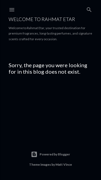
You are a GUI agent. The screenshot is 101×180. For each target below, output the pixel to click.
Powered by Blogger (55, 154)
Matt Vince (63, 164)
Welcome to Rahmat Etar (42, 19)
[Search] (89, 8)
